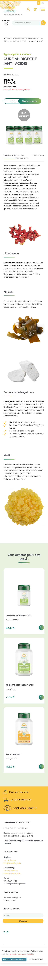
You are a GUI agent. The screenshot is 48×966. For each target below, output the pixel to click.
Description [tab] (10, 155)
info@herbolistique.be (12, 863)
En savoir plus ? (36, 959)
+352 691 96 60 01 (11, 870)
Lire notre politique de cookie (21, 954)
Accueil (7, 38)
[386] (41, 696)
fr (38, 3)
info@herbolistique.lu (12, 873)
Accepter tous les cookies (14, 959)
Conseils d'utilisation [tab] (22, 157)
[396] (41, 627)
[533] (41, 766)
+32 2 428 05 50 (10, 860)
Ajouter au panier (29, 101)
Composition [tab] (38, 156)
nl (43, 3)
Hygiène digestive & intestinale (25, 38)
